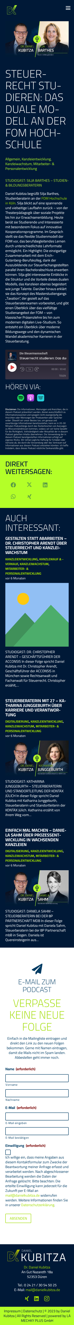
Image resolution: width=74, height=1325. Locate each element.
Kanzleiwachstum (18, 164)
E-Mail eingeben (16, 1123)
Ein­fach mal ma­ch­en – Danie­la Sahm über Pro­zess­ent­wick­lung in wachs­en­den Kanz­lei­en (35, 837)
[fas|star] (20, 397)
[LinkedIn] (36, 1298)
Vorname (12, 1084)
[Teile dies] (13, 485)
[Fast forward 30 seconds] (37, 369)
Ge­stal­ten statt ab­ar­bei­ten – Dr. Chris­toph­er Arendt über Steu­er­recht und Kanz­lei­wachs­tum (36, 545)
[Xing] (27, 1298)
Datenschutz (32, 1311)
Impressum (12, 1311)
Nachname (12, 1099)
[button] (68, 8)
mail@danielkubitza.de (22, 1195)
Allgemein (12, 159)
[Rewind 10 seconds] (22, 369)
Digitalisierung (17, 721)
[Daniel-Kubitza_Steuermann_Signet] (12, 9)
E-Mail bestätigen (17, 1137)
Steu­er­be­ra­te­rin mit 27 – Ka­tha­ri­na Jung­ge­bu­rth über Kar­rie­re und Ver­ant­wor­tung (35, 708)
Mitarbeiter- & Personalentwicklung (29, 166)
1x (29, 369)
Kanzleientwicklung (36, 159)
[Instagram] (46, 1299)
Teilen (62, 375)
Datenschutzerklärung (37, 1205)
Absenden (18, 1218)
